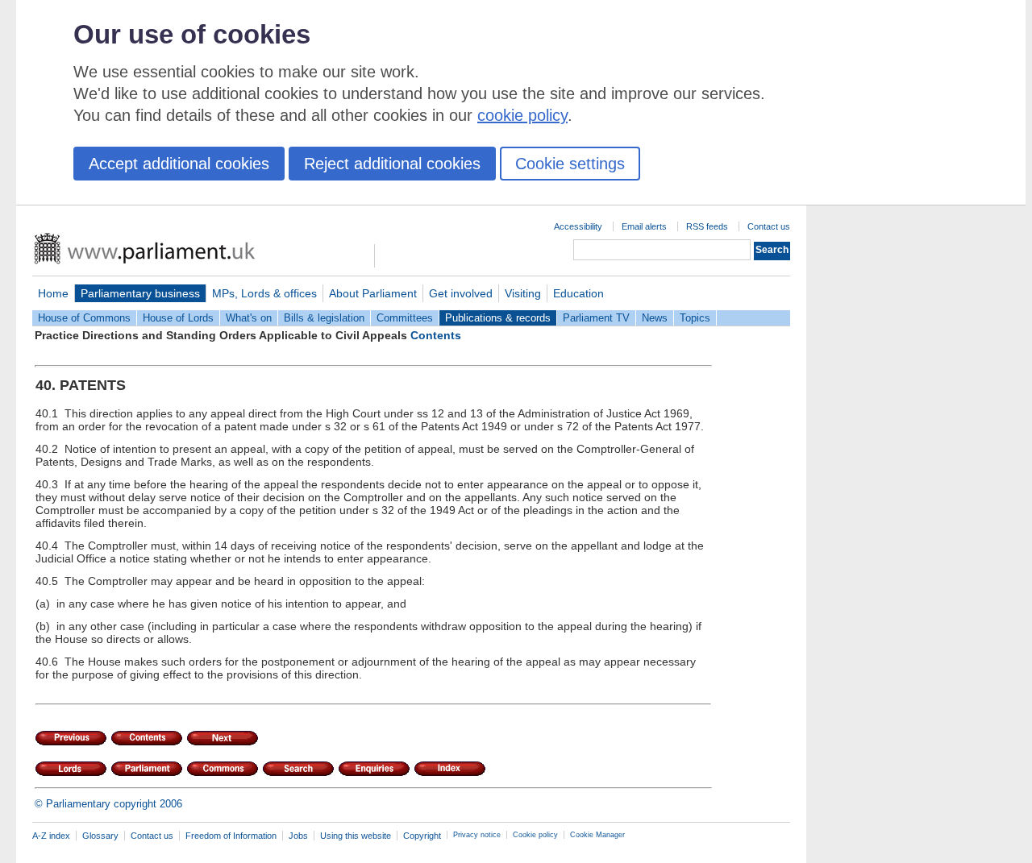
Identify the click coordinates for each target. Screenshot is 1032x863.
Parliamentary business (140, 293)
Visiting (523, 293)
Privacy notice (477, 835)
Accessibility (578, 226)
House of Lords (178, 318)
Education (578, 293)
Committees (405, 318)
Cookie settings (570, 163)
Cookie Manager (597, 835)
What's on (249, 318)
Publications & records (498, 318)
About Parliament (373, 293)
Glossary (100, 835)
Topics (695, 318)
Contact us (768, 226)
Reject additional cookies (392, 163)
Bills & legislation (324, 318)
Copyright (422, 835)
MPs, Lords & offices (264, 293)
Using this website (355, 835)
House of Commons (84, 318)
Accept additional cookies (179, 163)
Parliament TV (596, 318)
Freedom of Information (231, 835)
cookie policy (522, 115)
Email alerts (644, 226)
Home (53, 293)
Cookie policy (535, 835)
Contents (435, 335)
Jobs (298, 835)
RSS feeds (707, 226)
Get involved (461, 293)
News (655, 318)
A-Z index (51, 835)
